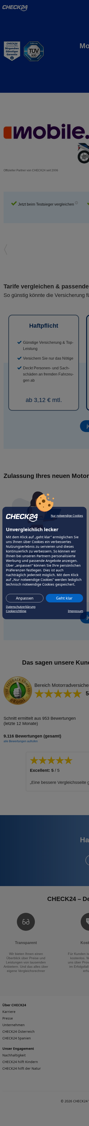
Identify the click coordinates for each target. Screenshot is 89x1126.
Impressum (75, 611)
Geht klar (64, 598)
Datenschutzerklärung (20, 607)
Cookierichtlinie (16, 611)
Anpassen (24, 598)
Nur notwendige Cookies (67, 515)
